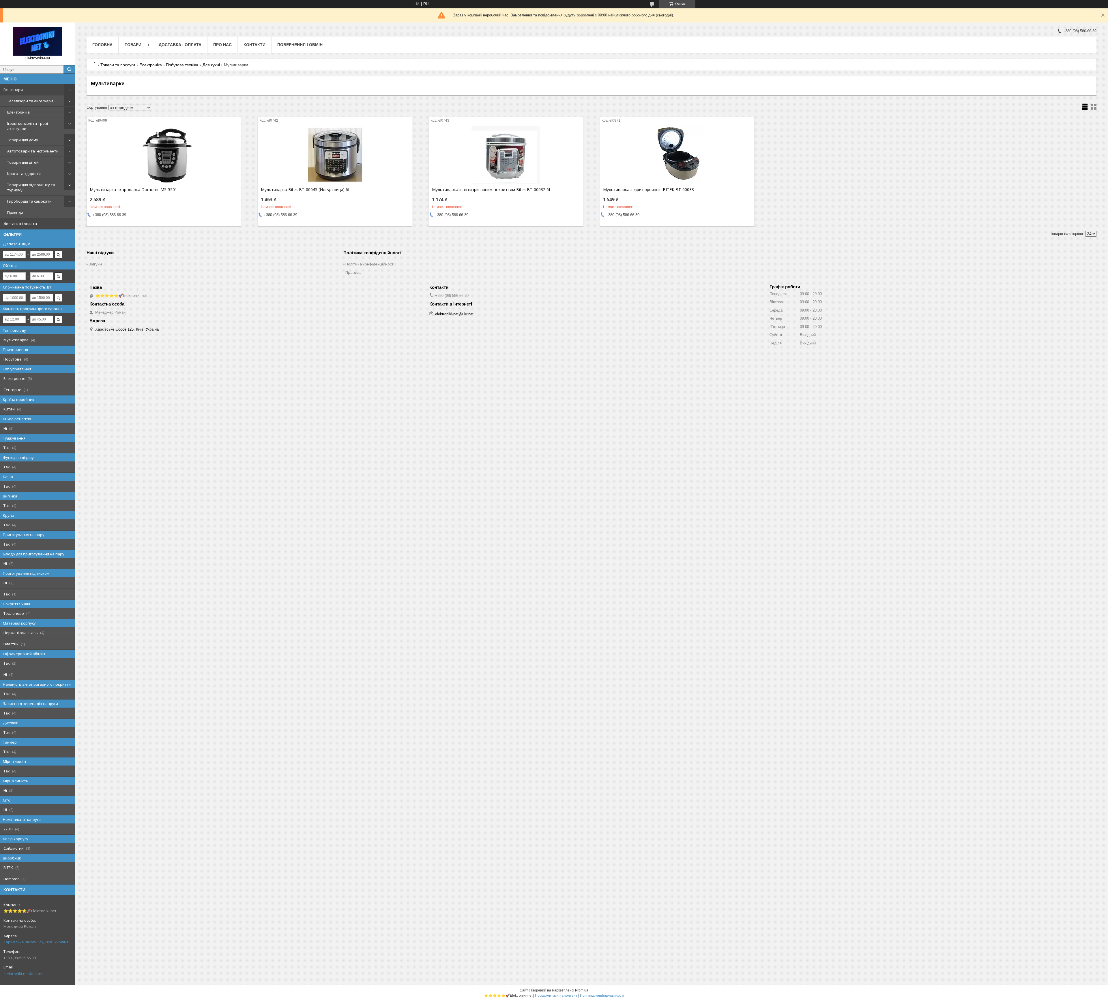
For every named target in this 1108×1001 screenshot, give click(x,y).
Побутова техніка (182, 65)
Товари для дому (22, 139)
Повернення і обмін (300, 44)
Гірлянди (15, 212)
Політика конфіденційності (369, 264)
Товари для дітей (23, 162)
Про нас (222, 44)
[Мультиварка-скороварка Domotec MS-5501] (164, 155)
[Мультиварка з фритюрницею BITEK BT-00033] (677, 155)
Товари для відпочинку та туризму (31, 187)
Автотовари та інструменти (33, 151)
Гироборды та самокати (29, 201)
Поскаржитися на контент (556, 996)
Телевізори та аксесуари (30, 100)
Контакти (254, 44)
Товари (133, 44)
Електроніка (18, 112)
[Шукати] (69, 69)
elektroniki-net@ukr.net (24, 973)
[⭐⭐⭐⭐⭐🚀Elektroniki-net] (37, 41)
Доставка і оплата (20, 223)
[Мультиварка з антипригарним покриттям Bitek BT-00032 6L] (506, 155)
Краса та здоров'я (24, 173)
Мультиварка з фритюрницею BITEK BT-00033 (648, 189)
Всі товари (13, 89)
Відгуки (95, 264)
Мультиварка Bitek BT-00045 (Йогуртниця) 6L (305, 189)
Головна (102, 44)
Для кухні (211, 65)
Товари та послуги (117, 65)
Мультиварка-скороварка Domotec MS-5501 (133, 189)
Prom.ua (581, 990)
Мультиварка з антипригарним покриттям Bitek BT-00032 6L (491, 189)
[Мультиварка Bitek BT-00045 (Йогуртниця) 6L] (335, 155)
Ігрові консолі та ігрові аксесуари (27, 126)
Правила (353, 272)
